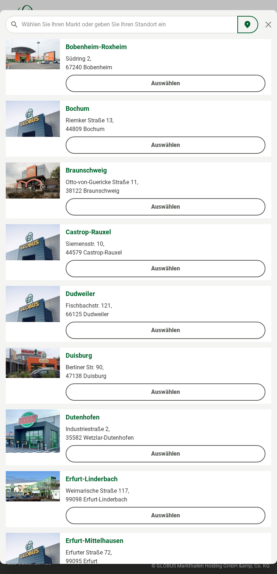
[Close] (268, 24)
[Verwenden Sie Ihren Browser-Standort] (247, 24)
